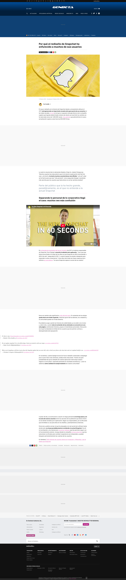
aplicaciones (74, 445)
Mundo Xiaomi (29, 559)
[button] (47, 104)
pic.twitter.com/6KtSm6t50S (91, 350)
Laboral (40, 529)
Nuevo (96, 8)
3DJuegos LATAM (41, 568)
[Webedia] (30, 546)
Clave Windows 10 (52, 515)
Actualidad (60, 445)
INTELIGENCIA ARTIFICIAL (45, 13)
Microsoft (60, 35)
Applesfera (29, 556)
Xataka (28, 552)
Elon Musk (50, 35)
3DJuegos (39, 552)
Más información (72, 578)
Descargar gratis (79, 35)
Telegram (99, 13)
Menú (30, 8)
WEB (77, 13)
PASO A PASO (84, 13)
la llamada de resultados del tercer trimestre (54, 250)
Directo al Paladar (62, 552)
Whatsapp (72, 35)
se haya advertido (76, 432)
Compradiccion (83, 556)
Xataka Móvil (29, 554)
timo (53, 529)
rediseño (81, 445)
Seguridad (41, 527)
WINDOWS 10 (69, 13)
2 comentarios (44, 52)
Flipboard (94, 13)
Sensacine (50, 552)
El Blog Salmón (94, 552)
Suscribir (86, 524)
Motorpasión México (72, 569)
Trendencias (82, 552)
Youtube (75, 535)
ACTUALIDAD (33, 13)
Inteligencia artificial (56, 524)
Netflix (28, 532)
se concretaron (48, 260)
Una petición (66, 117)
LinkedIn (86, 535)
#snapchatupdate (14, 336)
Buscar (97, 541)
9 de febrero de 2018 (28, 352)
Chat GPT (38, 515)
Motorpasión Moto (73, 554)
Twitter (91, 13)
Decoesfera (82, 554)
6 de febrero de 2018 (22, 338)
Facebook (96, 13)
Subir (95, 546)
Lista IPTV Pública (85, 515)
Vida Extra (39, 554)
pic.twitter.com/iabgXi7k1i (52, 343)
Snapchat (67, 445)
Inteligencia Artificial (56, 532)
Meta (55, 35)
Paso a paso (29, 524)
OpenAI (38, 35)
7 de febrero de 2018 (26, 345)
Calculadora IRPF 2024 (74, 515)
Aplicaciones (86, 35)
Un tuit (52, 113)
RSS (80, 535)
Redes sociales (30, 529)
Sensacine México (52, 568)
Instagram (66, 35)
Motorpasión (72, 552)
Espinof (49, 554)
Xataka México (30, 568)
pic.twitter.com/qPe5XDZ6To (26, 336)
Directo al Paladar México (62, 569)
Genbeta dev (54, 527)
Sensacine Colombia (50, 570)
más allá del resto (65, 315)
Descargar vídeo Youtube (63, 515)
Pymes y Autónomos (93, 555)
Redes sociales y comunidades (50, 445)
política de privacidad (81, 527)
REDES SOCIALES (59, 13)
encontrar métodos (64, 430)
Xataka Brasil (29, 569)
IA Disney (44, 515)
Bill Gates (44, 35)
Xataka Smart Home (31, 558)
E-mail (55, 52)
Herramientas (29, 527)
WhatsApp (41, 532)
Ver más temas (30, 535)
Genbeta (63, 7)
